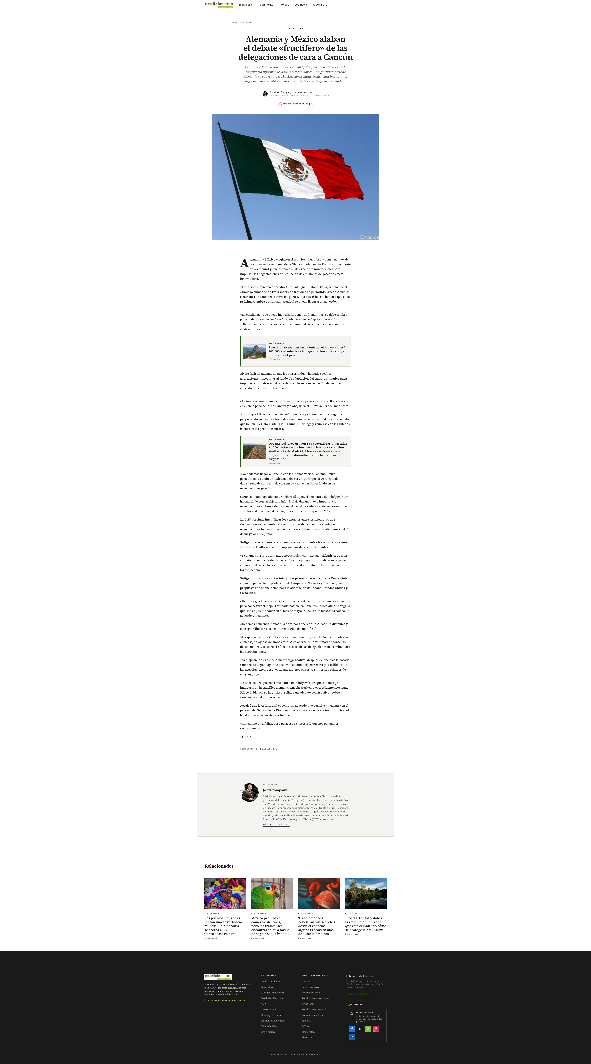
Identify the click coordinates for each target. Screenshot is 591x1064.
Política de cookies (312, 1015)
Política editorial (311, 992)
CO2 (263, 1003)
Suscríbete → (360, 994)
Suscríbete (319, 5)
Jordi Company (283, 92)
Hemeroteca (309, 1031)
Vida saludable (269, 1026)
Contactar (267, 5)
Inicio (234, 23)
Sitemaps (307, 1037)
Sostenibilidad (269, 1009)
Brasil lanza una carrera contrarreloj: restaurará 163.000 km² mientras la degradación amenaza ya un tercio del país (307, 351)
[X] (360, 1029)
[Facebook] (352, 1029)
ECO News (301, 5)
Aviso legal (308, 1003)
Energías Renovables (272, 992)
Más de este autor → (276, 825)
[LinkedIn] (352, 1037)
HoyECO (284, 5)
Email (276, 749)
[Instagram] (376, 1029)
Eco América (246, 23)
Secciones (245, 5)
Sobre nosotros (310, 987)
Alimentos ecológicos (273, 1020)
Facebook (265, 749)
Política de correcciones (315, 998)
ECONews (307, 1026)
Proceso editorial (303, 92)
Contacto (307, 981)
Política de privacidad (314, 1009)
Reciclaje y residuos (272, 1015)
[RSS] (368, 1029)
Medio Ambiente (270, 981)
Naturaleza (267, 987)
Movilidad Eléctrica (272, 998)
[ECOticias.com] (219, 5)
